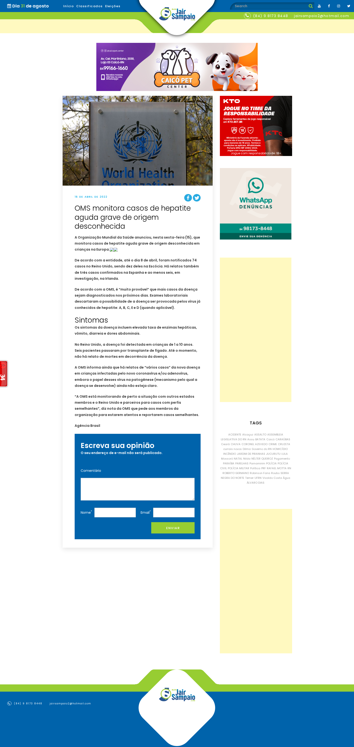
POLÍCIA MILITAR (238, 468)
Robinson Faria (260, 473)
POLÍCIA (271, 463)
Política (255, 468)
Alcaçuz (247, 434)
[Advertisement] (255, 330)
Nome (86, 512)
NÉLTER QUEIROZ (262, 459)
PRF (263, 468)
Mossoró (227, 459)
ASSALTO (260, 434)
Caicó (270, 439)
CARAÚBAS (282, 439)
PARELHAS (242, 463)
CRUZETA (284, 444)
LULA (285, 454)
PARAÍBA (228, 463)
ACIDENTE (234, 434)
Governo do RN (262, 449)
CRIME (273, 444)
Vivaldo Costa (272, 478)
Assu (250, 439)
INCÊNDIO (229, 454)
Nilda (246, 459)
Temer (249, 478)
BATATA (260, 439)
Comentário (91, 470)
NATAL (238, 459)
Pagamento (282, 459)
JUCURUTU (273, 454)
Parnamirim (257, 463)
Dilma (247, 449)
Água (286, 478)
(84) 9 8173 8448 (270, 15)
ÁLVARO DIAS (255, 483)
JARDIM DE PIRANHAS (251, 454)
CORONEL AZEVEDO (255, 444)
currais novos (232, 449)
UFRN (258, 478)
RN (289, 468)
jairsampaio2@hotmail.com (321, 15)
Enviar (173, 528)
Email (146, 512)
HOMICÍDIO (280, 449)
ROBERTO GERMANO (236, 473)
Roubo (275, 473)
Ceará (225, 444)
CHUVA (236, 444)
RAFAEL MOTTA (277, 468)
